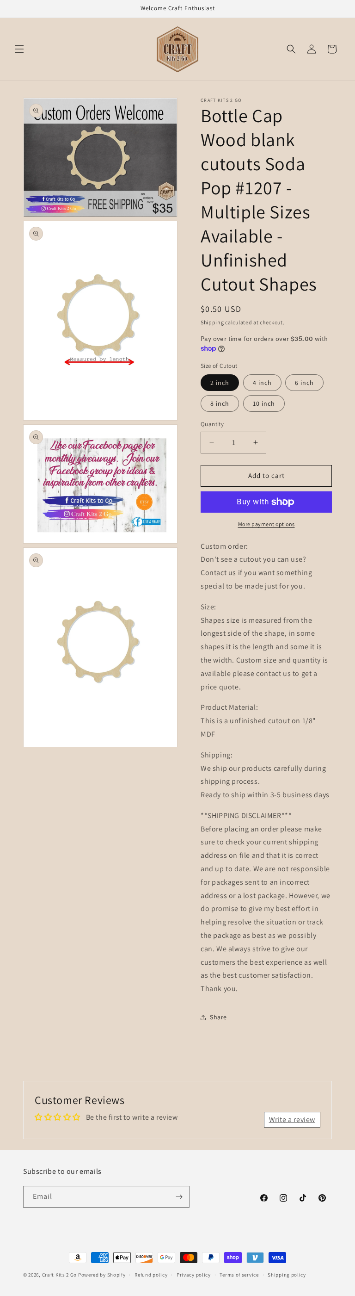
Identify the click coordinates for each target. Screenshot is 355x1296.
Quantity (212, 424)
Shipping (212, 322)
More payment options (266, 524)
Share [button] (218, 1017)
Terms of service (239, 1274)
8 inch (219, 403)
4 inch (262, 382)
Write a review (292, 1119)
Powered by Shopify (102, 1274)
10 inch (264, 403)
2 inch (219, 382)
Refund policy (151, 1274)
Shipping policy (287, 1274)
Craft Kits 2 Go (59, 1274)
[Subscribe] (179, 1197)
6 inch (304, 382)
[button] (19, 49)
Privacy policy (194, 1274)
